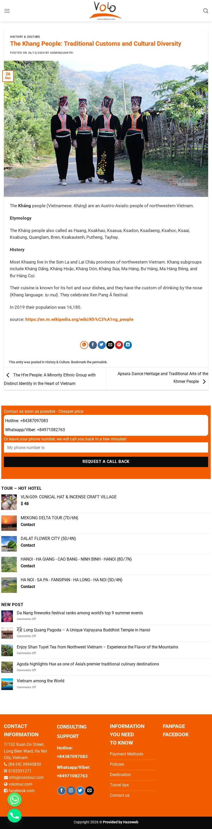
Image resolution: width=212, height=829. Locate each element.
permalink (99, 362)
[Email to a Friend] (110, 345)
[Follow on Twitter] (80, 790)
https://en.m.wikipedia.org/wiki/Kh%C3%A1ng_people (79, 319)
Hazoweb (130, 822)
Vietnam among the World (40, 680)
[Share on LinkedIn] (128, 345)
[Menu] (7, 10)
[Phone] (14, 816)
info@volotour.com (26, 777)
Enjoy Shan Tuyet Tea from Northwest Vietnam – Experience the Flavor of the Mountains (97, 647)
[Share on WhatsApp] (84, 345)
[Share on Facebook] (93, 345)
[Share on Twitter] (102, 345)
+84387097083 (34, 420)
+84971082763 (51, 429)
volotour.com (20, 784)
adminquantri (61, 53)
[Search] (205, 10)
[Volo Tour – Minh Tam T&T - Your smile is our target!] (106, 10)
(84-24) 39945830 (24, 764)
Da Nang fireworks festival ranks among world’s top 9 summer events (80, 612)
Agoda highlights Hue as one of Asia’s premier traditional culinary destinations (88, 664)
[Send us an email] (89, 790)
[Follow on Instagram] (71, 790)
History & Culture (25, 36)
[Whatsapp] (14, 800)
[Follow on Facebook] (61, 790)
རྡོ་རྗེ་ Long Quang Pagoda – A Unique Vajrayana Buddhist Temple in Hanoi (83, 629)
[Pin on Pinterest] (119, 345)
